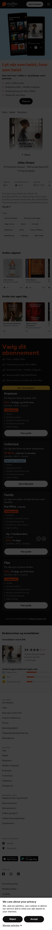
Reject (12, 919)
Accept (34, 919)
